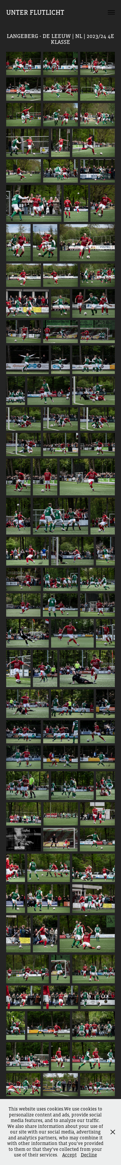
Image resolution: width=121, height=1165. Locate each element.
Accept (69, 1154)
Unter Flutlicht (35, 12)
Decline (89, 1154)
